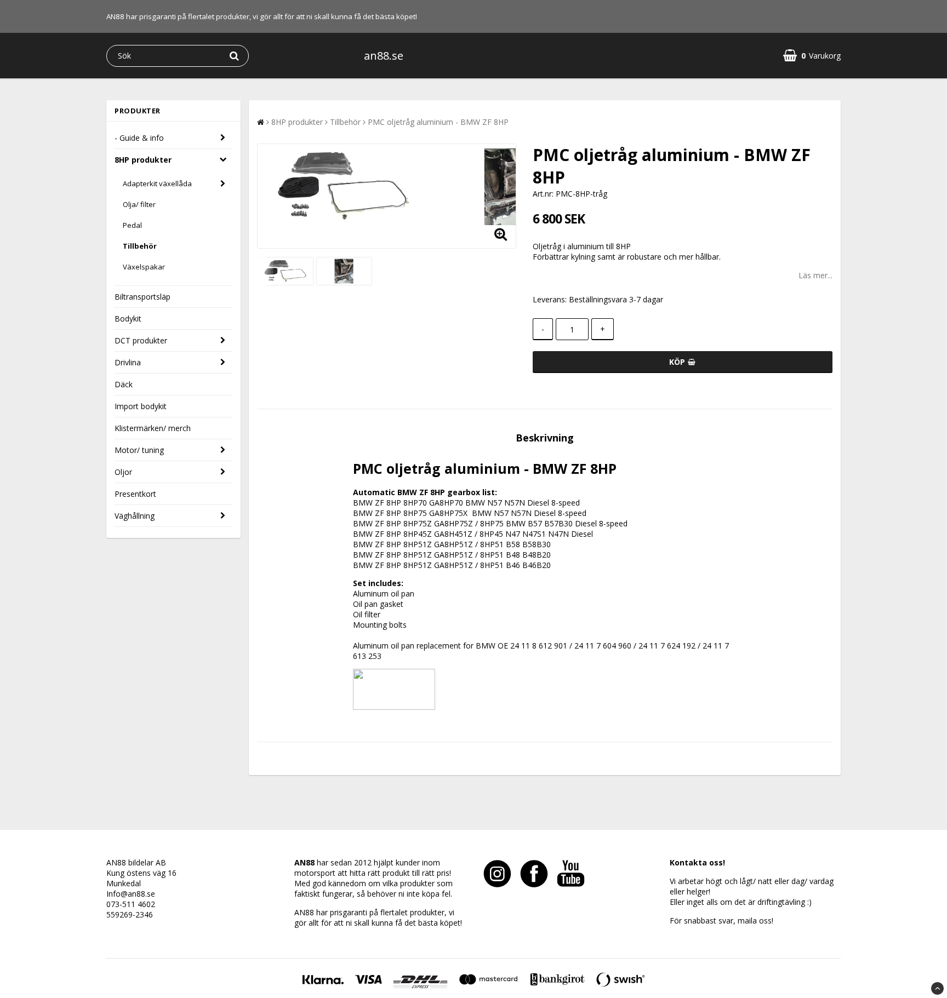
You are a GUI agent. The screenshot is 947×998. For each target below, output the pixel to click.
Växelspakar (144, 267)
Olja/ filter (139, 204)
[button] (812, 55)
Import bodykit (141, 406)
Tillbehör (140, 246)
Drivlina (128, 362)
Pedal (132, 225)
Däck (124, 384)
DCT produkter (141, 340)
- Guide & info (139, 138)
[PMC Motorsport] (394, 707)
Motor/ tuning (139, 450)
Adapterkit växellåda (157, 183)
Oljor (123, 472)
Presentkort (135, 494)
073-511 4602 (130, 904)
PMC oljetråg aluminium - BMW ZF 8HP (438, 122)
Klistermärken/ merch (153, 428)
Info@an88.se (130, 893)
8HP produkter (143, 159)
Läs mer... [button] (815, 275)
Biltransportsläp (142, 296)
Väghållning (135, 516)
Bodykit (128, 318)
